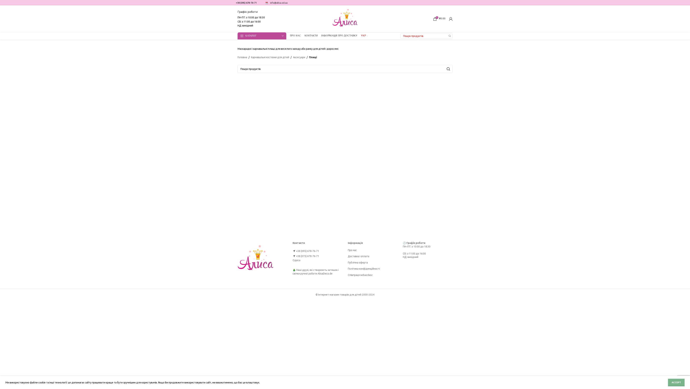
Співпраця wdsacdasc (360, 275)
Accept (676, 382)
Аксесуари (299, 57)
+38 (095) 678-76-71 (307, 251)
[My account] (450, 19)
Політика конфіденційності (364, 268)
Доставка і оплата (358, 256)
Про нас (352, 250)
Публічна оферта (358, 262)
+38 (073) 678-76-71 (307, 256)
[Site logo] (345, 18)
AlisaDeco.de (325, 273)
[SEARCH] (450, 36)
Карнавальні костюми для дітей (270, 57)
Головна (242, 57)
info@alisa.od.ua (279, 2)
